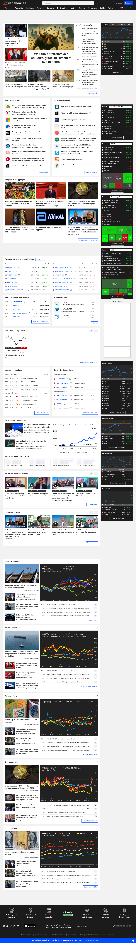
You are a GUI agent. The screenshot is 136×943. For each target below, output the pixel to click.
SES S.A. (106, 171)
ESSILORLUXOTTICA (110, 117)
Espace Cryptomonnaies (90, 821)
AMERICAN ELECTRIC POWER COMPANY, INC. (114, 272)
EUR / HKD (105, 403)
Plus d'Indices (117, 72)
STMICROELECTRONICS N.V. (113, 122)
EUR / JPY (105, 408)
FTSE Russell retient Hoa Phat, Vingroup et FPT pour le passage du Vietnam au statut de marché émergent (69, 616)
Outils (102, 8)
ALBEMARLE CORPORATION (112, 263)
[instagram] (11, 926)
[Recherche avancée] (91, 3)
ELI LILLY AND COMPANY (14, 279)
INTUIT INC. (59, 404)
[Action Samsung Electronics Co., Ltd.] (28, 290)
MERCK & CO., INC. (13, 286)
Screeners (92, 8)
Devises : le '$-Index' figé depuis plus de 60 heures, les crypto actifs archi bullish (69, 805)
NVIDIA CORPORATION (62, 290)
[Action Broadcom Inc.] (67, 286)
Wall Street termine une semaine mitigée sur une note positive (65, 816)
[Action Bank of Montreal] (70, 396)
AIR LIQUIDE (16, 309)
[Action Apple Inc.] (16, 282)
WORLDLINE (108, 150)
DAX (105, 49)
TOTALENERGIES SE (110, 131)
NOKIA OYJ (107, 129)
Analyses (30, 8)
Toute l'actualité (92, 93)
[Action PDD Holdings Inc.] (70, 379)
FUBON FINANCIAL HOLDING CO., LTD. (62, 387)
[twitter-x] (4, 926)
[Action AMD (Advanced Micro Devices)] (76, 271)
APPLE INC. (10, 282)
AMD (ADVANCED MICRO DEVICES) (64, 271)
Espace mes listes (117, 137)
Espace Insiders (92, 504)
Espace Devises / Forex (90, 754)
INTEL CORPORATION (61, 267)
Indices (106, 24)
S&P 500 (106, 54)
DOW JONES (108, 56)
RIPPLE (106, 479)
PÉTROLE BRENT (107, 439)
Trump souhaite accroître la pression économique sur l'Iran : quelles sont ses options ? (69, 674)
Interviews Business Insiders (17, 474)
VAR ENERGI (108, 224)
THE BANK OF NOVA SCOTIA (62, 400)
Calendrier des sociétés (63, 370)
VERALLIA (107, 155)
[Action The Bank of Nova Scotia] (71, 400)
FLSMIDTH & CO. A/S (110, 208)
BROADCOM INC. (60, 286)
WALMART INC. (59, 275)
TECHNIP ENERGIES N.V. (20, 313)
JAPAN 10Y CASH (109, 512)
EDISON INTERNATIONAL (111, 274)
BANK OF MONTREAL (62, 395)
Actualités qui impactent (15, 331)
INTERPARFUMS (18, 302)
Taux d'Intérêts (11, 828)
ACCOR (15, 305)
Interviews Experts (12, 512)
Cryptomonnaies (11, 762)
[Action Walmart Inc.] (66, 275)
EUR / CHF (105, 384)
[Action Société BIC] (22, 317)
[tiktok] (22, 926)
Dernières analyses (62, 101)
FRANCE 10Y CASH (110, 505)
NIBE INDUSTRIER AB (110, 203)
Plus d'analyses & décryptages (88, 240)
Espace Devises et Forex (117, 412)
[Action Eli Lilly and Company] (24, 279)
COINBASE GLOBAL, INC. (111, 258)
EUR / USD (105, 379)
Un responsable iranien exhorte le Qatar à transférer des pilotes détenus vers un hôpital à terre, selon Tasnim (69, 608)
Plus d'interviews (92, 543)
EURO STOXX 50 (109, 51)
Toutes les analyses (91, 172)
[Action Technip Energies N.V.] (29, 313)
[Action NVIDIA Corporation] (70, 290)
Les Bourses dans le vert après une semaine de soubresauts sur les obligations (69, 809)
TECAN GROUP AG (109, 219)
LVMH (106, 115)
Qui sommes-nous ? (71, 935)
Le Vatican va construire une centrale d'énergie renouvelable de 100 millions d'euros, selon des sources (69, 612)
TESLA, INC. (10, 271)
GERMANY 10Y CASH (110, 509)
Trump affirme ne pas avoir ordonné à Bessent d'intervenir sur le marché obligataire (69, 746)
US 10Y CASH (108, 507)
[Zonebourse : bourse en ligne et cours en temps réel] (14, 3)
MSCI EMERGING (109, 66)
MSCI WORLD (108, 68)
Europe (113, 24)
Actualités (19, 8)
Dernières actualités (84, 25)
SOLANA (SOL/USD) (110, 474)
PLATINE (105, 443)
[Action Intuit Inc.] (64, 404)
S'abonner (128, 3)
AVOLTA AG (107, 214)
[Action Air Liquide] (22, 309)
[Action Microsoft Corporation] (74, 279)
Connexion (118, 3)
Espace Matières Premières (117, 447)
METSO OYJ (107, 210)
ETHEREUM (107, 472)
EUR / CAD (105, 396)
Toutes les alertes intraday (40, 322)
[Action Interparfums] (24, 302)
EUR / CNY (105, 401)
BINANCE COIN (108, 476)
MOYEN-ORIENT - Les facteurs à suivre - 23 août (61, 604)
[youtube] (8, 926)
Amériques (121, 24)
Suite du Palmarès (117, 191)
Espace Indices (92, 620)
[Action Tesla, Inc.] (16, 271)
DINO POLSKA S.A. (109, 205)
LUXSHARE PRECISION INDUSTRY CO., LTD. (62, 383)
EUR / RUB (105, 386)
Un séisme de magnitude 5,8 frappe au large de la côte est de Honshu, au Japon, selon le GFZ (69, 682)
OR (103, 434)
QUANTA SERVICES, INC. (111, 267)
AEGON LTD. (108, 216)
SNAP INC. (107, 120)
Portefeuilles (62, 8)
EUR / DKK (105, 393)
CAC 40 (106, 41)
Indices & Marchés (12, 562)
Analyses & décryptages (15, 180)
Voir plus (94, 323)
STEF (105, 168)
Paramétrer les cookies (41, 935)
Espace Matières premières (89, 686)
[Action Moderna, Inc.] (19, 275)
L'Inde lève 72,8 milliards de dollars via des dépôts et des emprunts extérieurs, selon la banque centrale (69, 742)
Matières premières (12, 628)
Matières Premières (108, 418)
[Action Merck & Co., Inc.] (20, 286)
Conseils (50, 8)
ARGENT (105, 441)
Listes (73, 8)
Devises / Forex (11, 696)
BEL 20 (106, 44)
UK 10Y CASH (108, 514)
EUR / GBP (105, 381)
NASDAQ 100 (108, 59)
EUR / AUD (105, 398)
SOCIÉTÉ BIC (17, 317)
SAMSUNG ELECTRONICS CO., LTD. (16, 290)
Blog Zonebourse (57, 935)
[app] (30, 926)
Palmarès (111, 8)
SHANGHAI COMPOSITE (111, 61)
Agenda (40, 8)
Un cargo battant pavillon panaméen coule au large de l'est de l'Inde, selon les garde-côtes (69, 678)
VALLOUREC (108, 134)
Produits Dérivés (61, 297)
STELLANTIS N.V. (109, 113)
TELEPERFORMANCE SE (111, 157)
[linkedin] (19, 926)
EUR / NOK (105, 391)
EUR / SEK (105, 388)
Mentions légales (26, 935)
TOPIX (106, 63)
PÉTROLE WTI (106, 436)
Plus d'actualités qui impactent (88, 362)
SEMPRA (106, 277)
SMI (105, 46)
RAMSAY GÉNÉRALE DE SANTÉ (113, 152)
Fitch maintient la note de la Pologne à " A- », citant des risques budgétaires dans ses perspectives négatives (69, 750)
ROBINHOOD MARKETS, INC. (113, 253)
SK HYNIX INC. (11, 267)
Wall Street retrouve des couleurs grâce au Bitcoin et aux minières (66, 812)
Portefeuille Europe (59, 425)
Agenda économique (13, 370)
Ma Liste (104, 107)
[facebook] (15, 926)
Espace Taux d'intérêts (90, 887)
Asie (129, 24)
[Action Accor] (19, 306)
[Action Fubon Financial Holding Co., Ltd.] (71, 387)
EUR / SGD (105, 406)
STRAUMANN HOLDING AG (112, 221)
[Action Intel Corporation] (70, 268)
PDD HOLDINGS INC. (62, 379)
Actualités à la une (12, 101)
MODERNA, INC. (12, 275)
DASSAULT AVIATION (110, 163)
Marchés (8, 8)
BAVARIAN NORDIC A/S (111, 200)
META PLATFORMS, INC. (62, 282)
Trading (82, 8)
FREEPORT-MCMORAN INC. (112, 261)
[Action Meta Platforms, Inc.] (71, 282)
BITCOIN (106, 469)
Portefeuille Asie (90, 425)
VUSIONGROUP (109, 147)
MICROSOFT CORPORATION (63, 279)
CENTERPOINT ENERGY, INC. (113, 270)
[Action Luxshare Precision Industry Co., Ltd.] (71, 383)
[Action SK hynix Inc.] (18, 268)
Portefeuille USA (74, 425)
